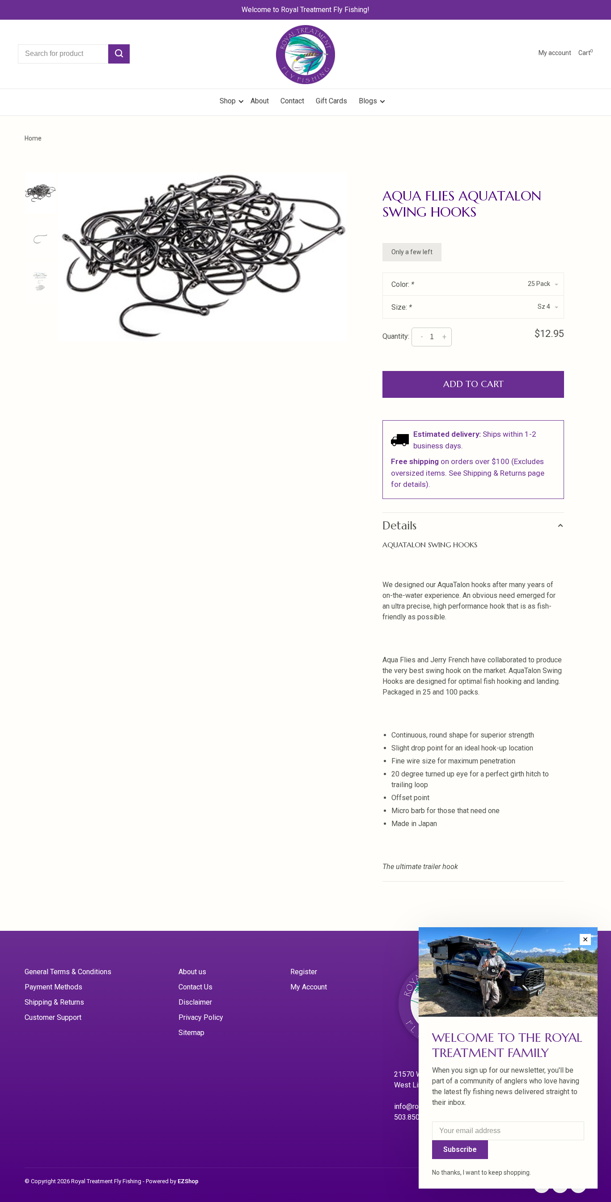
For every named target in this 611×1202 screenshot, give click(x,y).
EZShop (188, 1181)
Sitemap (191, 1032)
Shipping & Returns (54, 1002)
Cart (585, 52)
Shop (229, 101)
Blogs (368, 101)
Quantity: (395, 336)
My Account (308, 987)
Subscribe (460, 1149)
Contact (292, 101)
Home (33, 138)
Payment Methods (53, 987)
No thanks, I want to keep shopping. (481, 1172)
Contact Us (195, 987)
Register (303, 972)
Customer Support (53, 1017)
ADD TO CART (473, 384)
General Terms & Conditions (68, 972)
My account (555, 52)
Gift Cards (331, 101)
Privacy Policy (200, 1017)
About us (192, 972)
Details (399, 526)
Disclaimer (195, 1002)
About (259, 101)
